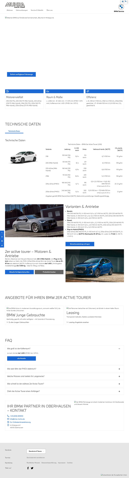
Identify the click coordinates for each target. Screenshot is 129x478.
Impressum (61, 463)
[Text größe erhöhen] (125, 1)
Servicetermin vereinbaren (36, 457)
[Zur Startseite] (121, 7)
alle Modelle (21, 358)
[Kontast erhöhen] (122, 1)
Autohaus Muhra (34, 449)
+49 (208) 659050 (16, 416)
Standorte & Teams (35, 451)
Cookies (69, 463)
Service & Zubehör (37, 10)
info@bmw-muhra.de (17, 419)
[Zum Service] (119, 11)
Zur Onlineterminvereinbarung (20, 422)
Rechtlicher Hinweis (33, 463)
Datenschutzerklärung (49, 463)
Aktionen (10, 10)
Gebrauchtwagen (22, 10)
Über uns (50, 10)
